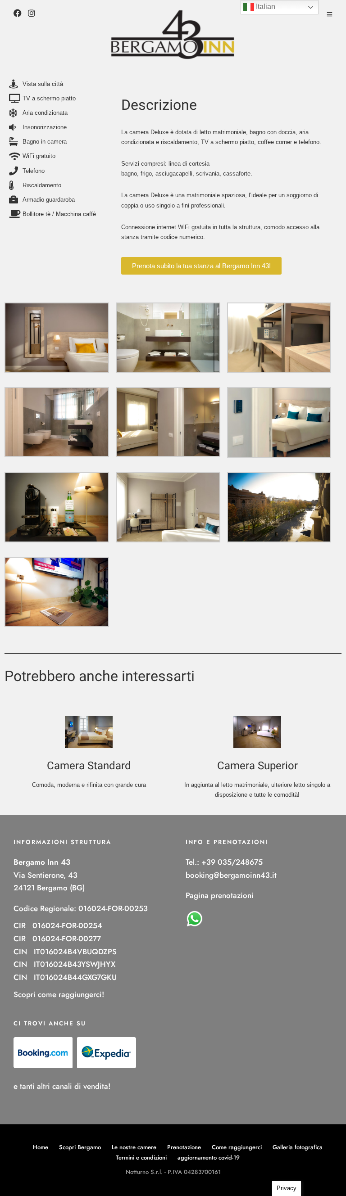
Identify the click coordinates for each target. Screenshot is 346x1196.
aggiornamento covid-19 (209, 1157)
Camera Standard (89, 766)
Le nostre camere (134, 1147)
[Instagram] (31, 14)
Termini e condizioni (141, 1157)
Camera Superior (257, 766)
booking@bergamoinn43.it (231, 875)
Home (40, 1147)
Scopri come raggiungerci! (59, 994)
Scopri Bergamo (80, 1147)
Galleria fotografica (298, 1147)
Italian (264, 6)
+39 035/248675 (232, 862)
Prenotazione (184, 1147)
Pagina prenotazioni (220, 895)
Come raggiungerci (237, 1147)
